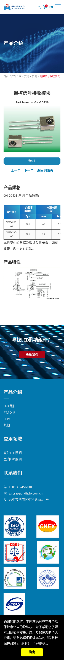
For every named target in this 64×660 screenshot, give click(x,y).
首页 (6, 76)
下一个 (29, 170)
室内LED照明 (13, 459)
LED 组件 (10, 406)
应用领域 (13, 439)
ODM (7, 419)
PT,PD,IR (9, 412)
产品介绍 (16, 76)
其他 (26, 76)
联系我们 (32, 354)
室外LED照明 (13, 453)
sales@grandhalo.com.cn (25, 493)
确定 (32, 652)
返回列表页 (45, 170)
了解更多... (40, 643)
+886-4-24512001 (20, 487)
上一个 (15, 170)
